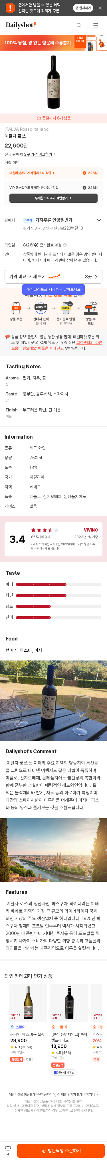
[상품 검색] (79, 25)
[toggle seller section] (99, 220)
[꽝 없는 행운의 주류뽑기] (53, 43)
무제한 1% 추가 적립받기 (51, 198)
